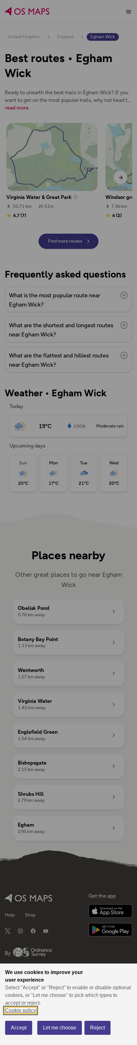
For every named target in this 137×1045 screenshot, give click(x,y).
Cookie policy (20, 1010)
